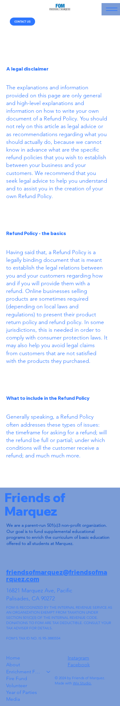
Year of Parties (21, 692)
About (13, 664)
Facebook (79, 664)
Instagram (78, 658)
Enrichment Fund (23, 672)
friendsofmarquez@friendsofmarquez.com (56, 575)
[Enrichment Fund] (48, 671)
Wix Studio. (82, 683)
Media (13, 699)
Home (13, 658)
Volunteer (16, 685)
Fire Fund (16, 678)
